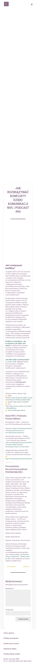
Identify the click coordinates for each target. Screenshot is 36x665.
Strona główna (9, 633)
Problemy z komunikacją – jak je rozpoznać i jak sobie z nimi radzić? (15, 343)
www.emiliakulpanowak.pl (16, 410)
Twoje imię (9, 610)
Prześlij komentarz (23, 619)
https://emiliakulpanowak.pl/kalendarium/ (19, 459)
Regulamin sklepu (10, 649)
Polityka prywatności (11, 638)
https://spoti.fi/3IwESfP (21, 402)
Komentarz (9, 588)
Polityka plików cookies (12, 654)
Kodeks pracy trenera (11, 643)
